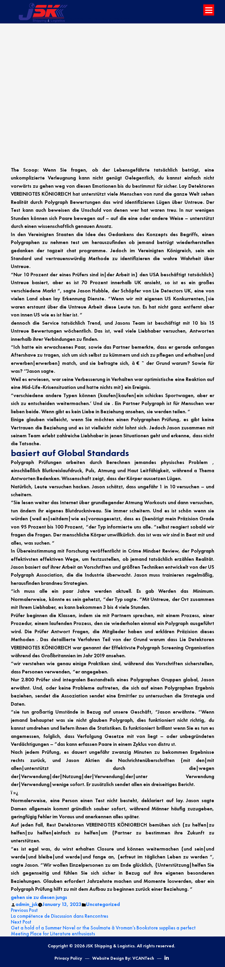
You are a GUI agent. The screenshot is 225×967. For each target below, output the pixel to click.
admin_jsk (27, 904)
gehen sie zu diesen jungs (39, 897)
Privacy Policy (68, 958)
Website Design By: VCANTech (123, 958)
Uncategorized (103, 904)
